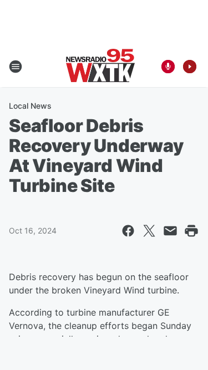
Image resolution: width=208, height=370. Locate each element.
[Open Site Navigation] (15, 66)
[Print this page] (191, 231)
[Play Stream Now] (189, 66)
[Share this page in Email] (170, 231)
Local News (30, 105)
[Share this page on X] (149, 231)
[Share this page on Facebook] (128, 231)
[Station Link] (100, 66)
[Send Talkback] (168, 66)
